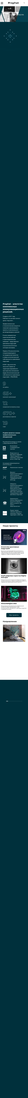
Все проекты (14, 615)
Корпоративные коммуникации (14, 645)
